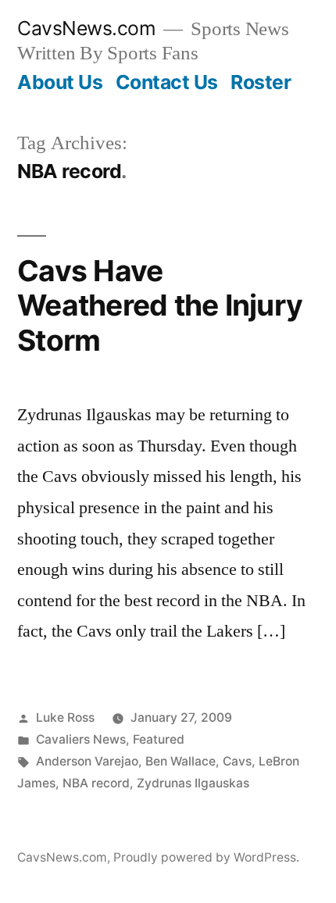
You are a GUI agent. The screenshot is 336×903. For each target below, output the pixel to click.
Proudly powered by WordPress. (206, 857)
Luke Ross (65, 717)
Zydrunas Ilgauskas (193, 783)
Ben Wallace (180, 761)
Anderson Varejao (87, 761)
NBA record (96, 783)
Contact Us (167, 82)
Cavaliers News (81, 739)
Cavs (237, 761)
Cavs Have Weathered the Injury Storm (159, 305)
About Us (59, 82)
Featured (158, 739)
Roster (261, 82)
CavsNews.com (86, 28)
